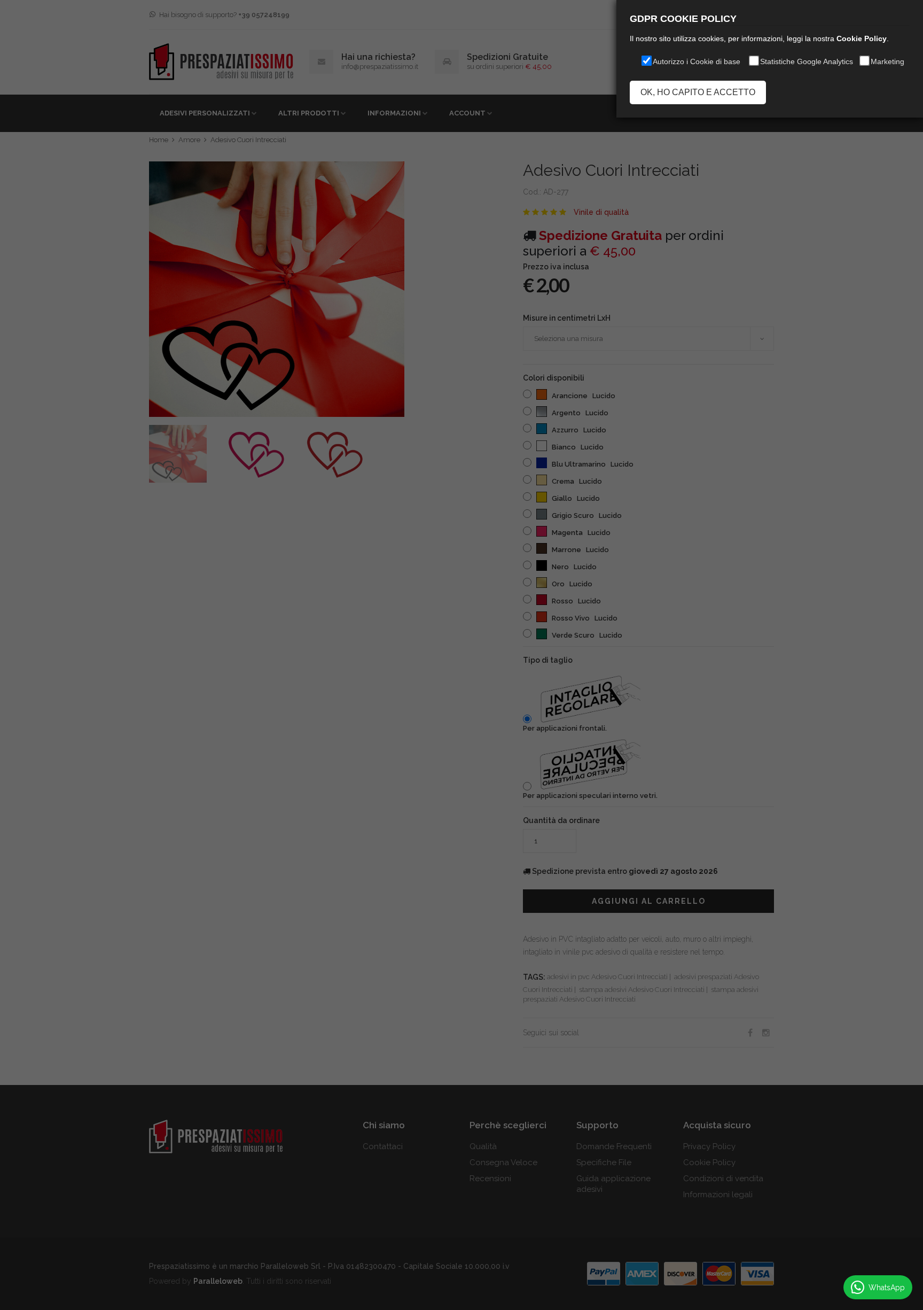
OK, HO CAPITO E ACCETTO (697, 92)
